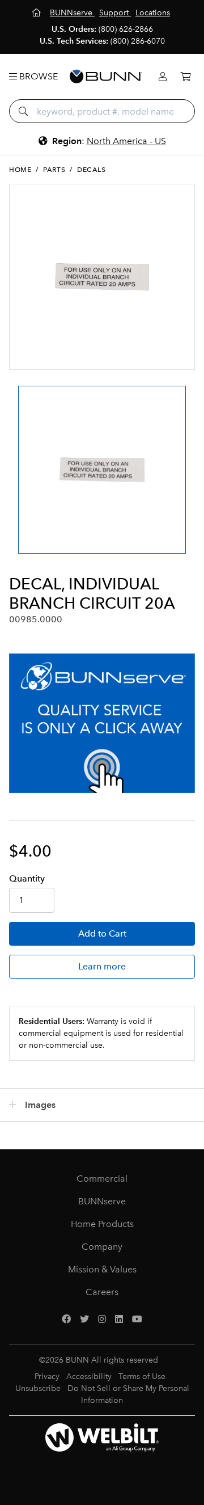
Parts (54, 170)
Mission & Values (102, 1269)
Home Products (102, 1224)
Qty (27, 878)
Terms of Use (141, 1376)
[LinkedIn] (119, 1319)
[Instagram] (102, 1319)
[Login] (162, 77)
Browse (37, 76)
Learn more (102, 966)
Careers (102, 1292)
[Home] (37, 13)
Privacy (47, 1376)
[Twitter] (84, 1319)
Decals (91, 170)
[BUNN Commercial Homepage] (106, 76)
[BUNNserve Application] (102, 723)
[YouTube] (137, 1319)
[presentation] (19, 459)
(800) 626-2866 (126, 29)
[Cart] (185, 77)
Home (20, 170)
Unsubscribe (38, 1388)
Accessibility (89, 1376)
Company (102, 1246)
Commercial (102, 1178)
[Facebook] (66, 1319)
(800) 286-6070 (137, 41)
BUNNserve (102, 1201)
